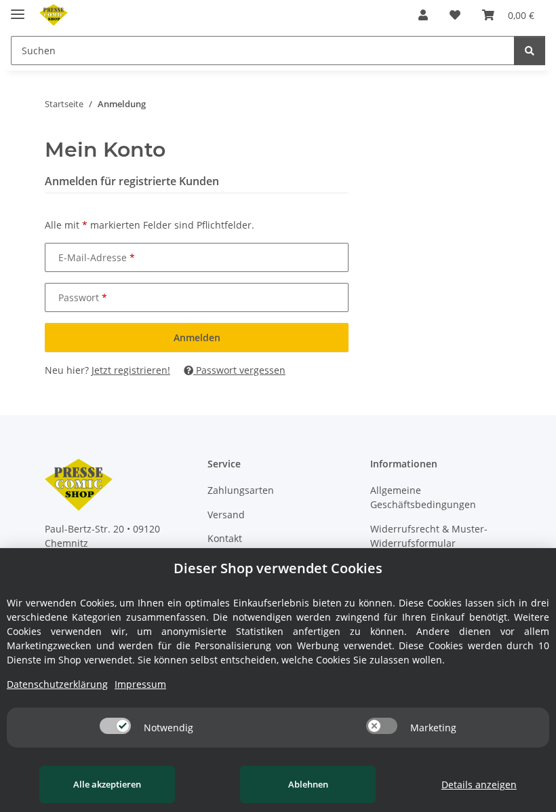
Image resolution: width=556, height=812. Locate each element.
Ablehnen (308, 784)
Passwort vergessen (239, 370)
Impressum (140, 684)
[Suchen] (529, 50)
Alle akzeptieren (107, 784)
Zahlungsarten (240, 490)
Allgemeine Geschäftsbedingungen (423, 497)
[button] (423, 14)
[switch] (115, 726)
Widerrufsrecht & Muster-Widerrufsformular (429, 535)
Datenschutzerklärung (57, 684)
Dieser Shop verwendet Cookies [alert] (278, 568)
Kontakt (224, 538)
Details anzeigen (479, 784)
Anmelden (197, 337)
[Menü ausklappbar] (17, 8)
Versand (226, 514)
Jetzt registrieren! (131, 370)
